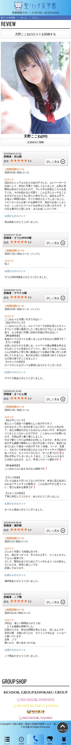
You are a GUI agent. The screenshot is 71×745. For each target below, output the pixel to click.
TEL (35, 743)
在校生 (49, 744)
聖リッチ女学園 (8, 18)
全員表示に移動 (35, 142)
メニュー (7, 744)
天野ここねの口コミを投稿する (35, 34)
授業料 (64, 744)
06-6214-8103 (51, 12)
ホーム (24, 18)
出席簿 (21, 744)
